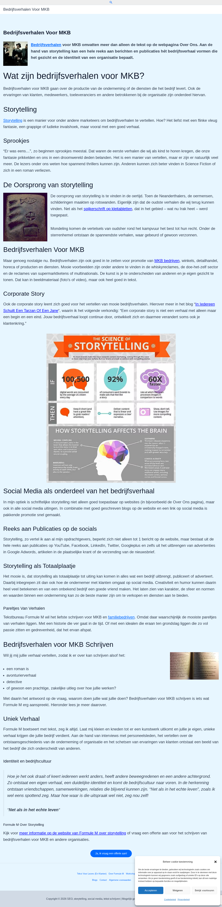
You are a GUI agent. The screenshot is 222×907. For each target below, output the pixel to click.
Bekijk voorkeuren (204, 890)
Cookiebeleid (170, 899)
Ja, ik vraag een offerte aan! (111, 853)
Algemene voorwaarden (120, 880)
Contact (103, 880)
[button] (215, 861)
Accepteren (151, 890)
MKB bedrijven (166, 260)
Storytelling (12, 120)
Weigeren (178, 890)
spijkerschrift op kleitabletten (108, 209)
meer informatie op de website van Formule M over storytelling (72, 833)
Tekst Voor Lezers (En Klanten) (91, 873)
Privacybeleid (184, 899)
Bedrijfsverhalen (46, 44)
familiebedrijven (121, 617)
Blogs (95, 880)
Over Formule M (116, 873)
